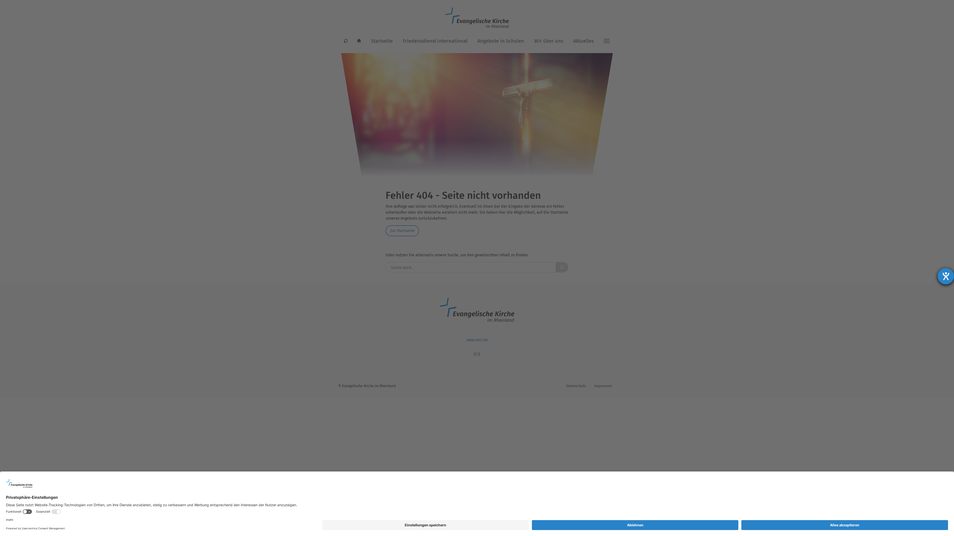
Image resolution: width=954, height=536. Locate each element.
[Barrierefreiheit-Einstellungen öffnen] (946, 276)
